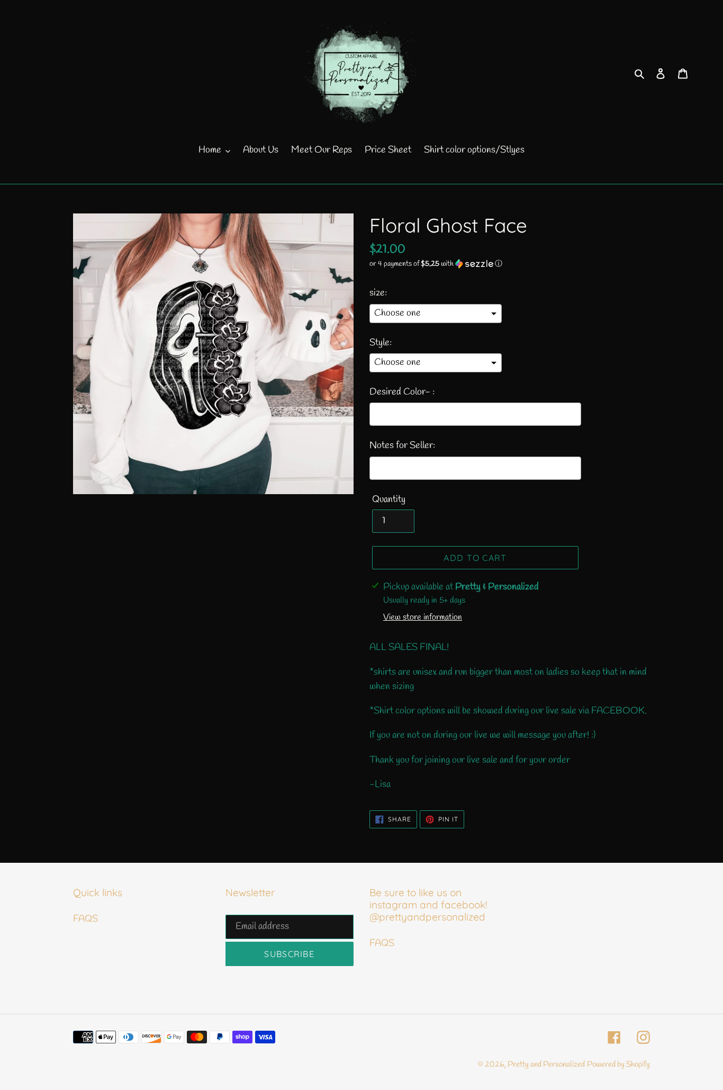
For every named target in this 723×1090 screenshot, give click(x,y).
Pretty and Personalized (546, 1064)
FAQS (85, 919)
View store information (422, 617)
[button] (435, 264)
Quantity (388, 499)
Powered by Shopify (618, 1064)
